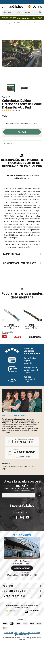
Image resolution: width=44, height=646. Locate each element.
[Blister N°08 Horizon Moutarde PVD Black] (31, 315)
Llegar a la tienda (22, 568)
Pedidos (8, 585)
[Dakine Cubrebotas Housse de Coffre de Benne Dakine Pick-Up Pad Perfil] (22, 53)
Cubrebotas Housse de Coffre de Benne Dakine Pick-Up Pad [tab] (22, 176)
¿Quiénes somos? (14, 591)
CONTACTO (24, 442)
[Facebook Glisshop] (16, 517)
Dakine (6, 97)
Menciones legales (10, 633)
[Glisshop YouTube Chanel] (27, 517)
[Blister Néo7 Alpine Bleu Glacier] (11, 315)
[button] (22, 254)
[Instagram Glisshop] (22, 517)
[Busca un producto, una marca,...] (40, 12)
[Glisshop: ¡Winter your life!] (16, 7)
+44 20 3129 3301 (24, 452)
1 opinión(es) (16, 110)
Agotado (22, 132)
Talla (4, 116)
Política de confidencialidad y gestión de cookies (27, 634)
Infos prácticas (14, 596)
